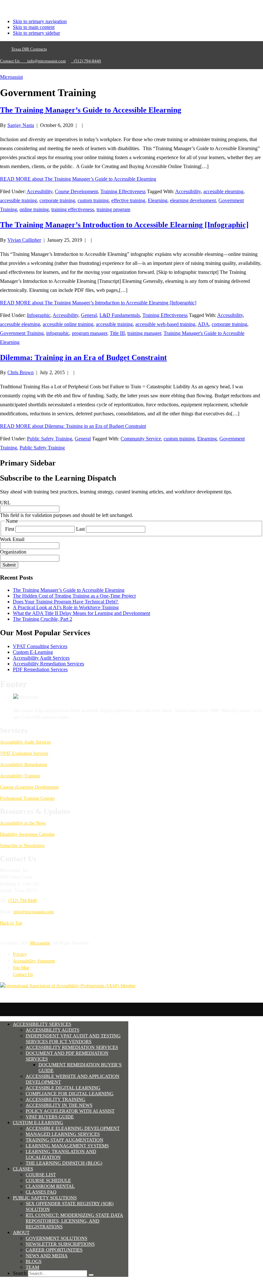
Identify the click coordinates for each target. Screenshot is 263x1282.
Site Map (21, 967)
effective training (128, 200)
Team (32, 1267)
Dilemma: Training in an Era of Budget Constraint (83, 357)
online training (34, 209)
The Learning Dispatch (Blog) (64, 1163)
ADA (203, 324)
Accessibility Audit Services (41, 658)
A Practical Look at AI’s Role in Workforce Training (66, 607)
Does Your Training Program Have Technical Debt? (66, 601)
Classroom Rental (50, 1186)
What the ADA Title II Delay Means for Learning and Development (81, 613)
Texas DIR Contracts (29, 49)
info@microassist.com (46, 61)
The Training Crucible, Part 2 (42, 619)
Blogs (33, 1261)
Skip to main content (34, 27)
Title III (117, 333)
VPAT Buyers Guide (50, 1116)
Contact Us (23, 974)
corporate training (57, 200)
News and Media (47, 1255)
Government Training (22, 333)
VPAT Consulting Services (40, 646)
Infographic (38, 315)
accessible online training (68, 324)
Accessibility (39, 191)
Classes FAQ (41, 1192)
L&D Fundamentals (119, 315)
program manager (89, 333)
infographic (57, 333)
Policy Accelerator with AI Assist (70, 1111)
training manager (144, 333)
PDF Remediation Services (40, 669)
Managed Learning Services (63, 1134)
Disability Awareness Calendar (27, 834)
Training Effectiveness (123, 191)
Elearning (157, 200)
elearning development (193, 200)
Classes (23, 1168)
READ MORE (78, 179)
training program (113, 209)
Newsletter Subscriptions (60, 1244)
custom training (93, 200)
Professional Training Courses (27, 798)
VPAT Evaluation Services (24, 753)
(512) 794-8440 (86, 61)
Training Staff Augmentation (64, 1139)
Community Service (141, 438)
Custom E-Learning (33, 652)
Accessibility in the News (23, 823)
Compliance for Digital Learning (70, 1093)
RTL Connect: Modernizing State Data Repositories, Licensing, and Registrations (74, 1221)
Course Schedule (48, 1180)
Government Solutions (56, 1238)
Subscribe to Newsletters (22, 845)
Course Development (76, 191)
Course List (41, 1174)
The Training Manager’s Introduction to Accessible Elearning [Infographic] (124, 225)
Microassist (11, 77)
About (21, 1232)
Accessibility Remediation (23, 764)
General (89, 315)
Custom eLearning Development (29, 787)
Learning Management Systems (67, 1145)
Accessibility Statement (34, 961)
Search (20, 1273)
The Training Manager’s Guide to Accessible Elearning (90, 110)
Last (80, 529)
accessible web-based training (165, 324)
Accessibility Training (20, 775)
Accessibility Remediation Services (48, 663)
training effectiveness (72, 209)
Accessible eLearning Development (73, 1128)
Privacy (20, 954)
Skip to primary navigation (40, 21)
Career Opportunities (54, 1249)
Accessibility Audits (52, 1030)
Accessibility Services (42, 1024)
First (9, 529)
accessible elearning (223, 191)
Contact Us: (12, 61)
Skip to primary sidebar (36, 33)
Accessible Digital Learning (63, 1087)
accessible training (18, 200)
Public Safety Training (49, 438)
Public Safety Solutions (45, 1197)
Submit (9, 565)
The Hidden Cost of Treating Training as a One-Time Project (74, 596)
